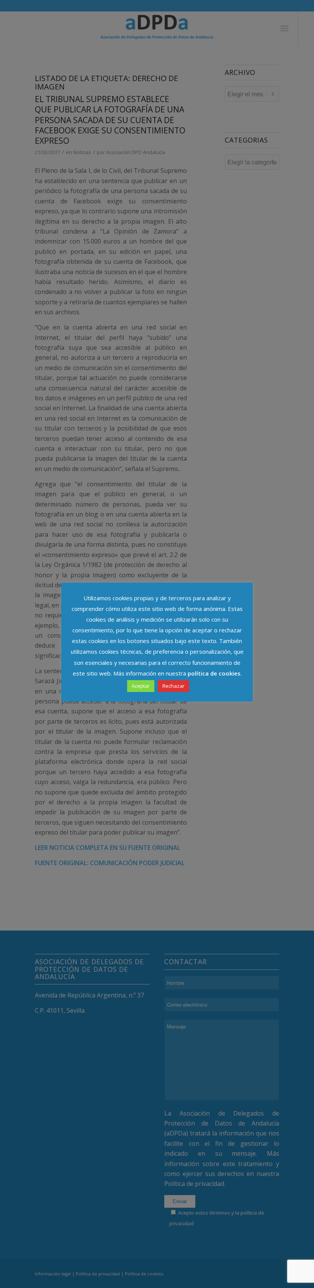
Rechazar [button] (173, 685)
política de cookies (214, 673)
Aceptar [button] (141, 685)
